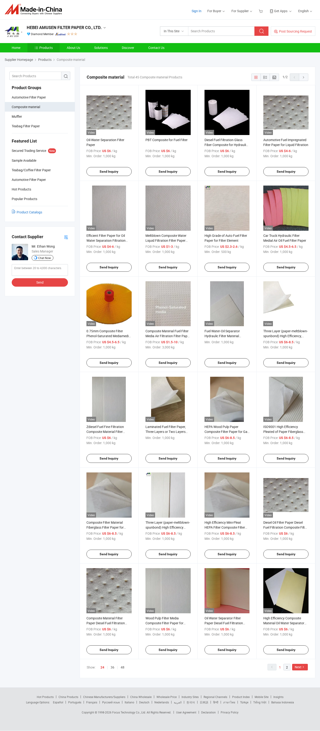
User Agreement (186, 712)
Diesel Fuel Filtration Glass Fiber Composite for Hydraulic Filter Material (226, 145)
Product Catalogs (29, 212)
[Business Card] (66, 237)
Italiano (129, 702)
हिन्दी (215, 702)
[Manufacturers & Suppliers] (35, 9)
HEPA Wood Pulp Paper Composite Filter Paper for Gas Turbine (227, 431)
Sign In (196, 11)
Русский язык (111, 702)
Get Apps (280, 11)
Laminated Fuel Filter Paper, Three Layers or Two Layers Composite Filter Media (165, 431)
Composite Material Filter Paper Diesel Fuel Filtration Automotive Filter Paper (105, 623)
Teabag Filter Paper (26, 126)
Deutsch (144, 702)
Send (40, 282)
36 (112, 667)
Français (91, 702)
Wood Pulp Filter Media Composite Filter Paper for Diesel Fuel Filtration (164, 623)
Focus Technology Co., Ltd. (129, 712)
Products (46, 47)
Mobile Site (261, 697)
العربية (178, 702)
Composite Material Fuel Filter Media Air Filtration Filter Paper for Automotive (167, 336)
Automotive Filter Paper (29, 97)
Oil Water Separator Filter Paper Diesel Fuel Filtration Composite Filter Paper (224, 623)
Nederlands (161, 702)
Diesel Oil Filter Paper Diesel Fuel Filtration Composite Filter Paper (285, 527)
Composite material (26, 107)
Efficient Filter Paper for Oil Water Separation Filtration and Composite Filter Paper (106, 240)
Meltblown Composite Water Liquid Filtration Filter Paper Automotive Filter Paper (165, 240)
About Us (73, 47)
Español (58, 702)
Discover (128, 47)
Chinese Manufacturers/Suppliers (104, 697)
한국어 (190, 702)
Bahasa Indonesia (282, 702)
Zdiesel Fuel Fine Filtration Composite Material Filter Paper (105, 431)
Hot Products (45, 697)
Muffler (17, 116)
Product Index (241, 697)
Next (298, 667)
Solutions (101, 47)
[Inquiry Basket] (261, 11)
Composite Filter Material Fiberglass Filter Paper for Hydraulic (105, 527)
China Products (68, 697)
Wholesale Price (166, 697)
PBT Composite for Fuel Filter (166, 140)
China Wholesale (141, 697)
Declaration (208, 712)
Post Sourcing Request (295, 31)
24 (102, 667)
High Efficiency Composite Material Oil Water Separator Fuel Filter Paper (283, 623)
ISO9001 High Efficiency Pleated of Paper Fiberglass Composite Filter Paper (283, 431)
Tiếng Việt (259, 702)
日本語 (204, 702)
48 (122, 667)
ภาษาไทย (229, 702)
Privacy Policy (229, 712)
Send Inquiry (109, 171)
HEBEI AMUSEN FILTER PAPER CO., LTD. (64, 27)
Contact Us (156, 47)
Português (74, 702)
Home (16, 47)
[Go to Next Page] (303, 77)
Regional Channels (215, 697)
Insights (278, 697)
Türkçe (244, 702)
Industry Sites (190, 697)
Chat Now (44, 258)
